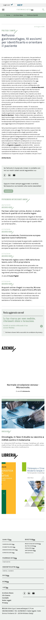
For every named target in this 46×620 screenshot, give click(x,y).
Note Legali (6, 598)
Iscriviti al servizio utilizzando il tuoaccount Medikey (15, 326)
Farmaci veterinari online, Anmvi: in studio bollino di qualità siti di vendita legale (21, 212)
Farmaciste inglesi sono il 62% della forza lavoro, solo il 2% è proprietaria (21, 261)
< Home (7, 15)
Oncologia (23, 400)
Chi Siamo (6, 593)
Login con (6, 5)
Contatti (5, 596)
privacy (39, 332)
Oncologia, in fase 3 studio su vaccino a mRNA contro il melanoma (23, 438)
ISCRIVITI (8, 191)
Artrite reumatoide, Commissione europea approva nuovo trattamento (21, 236)
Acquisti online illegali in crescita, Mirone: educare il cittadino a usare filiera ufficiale (21, 288)
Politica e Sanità (32, 15)
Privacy (5, 601)
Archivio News (18, 15)
